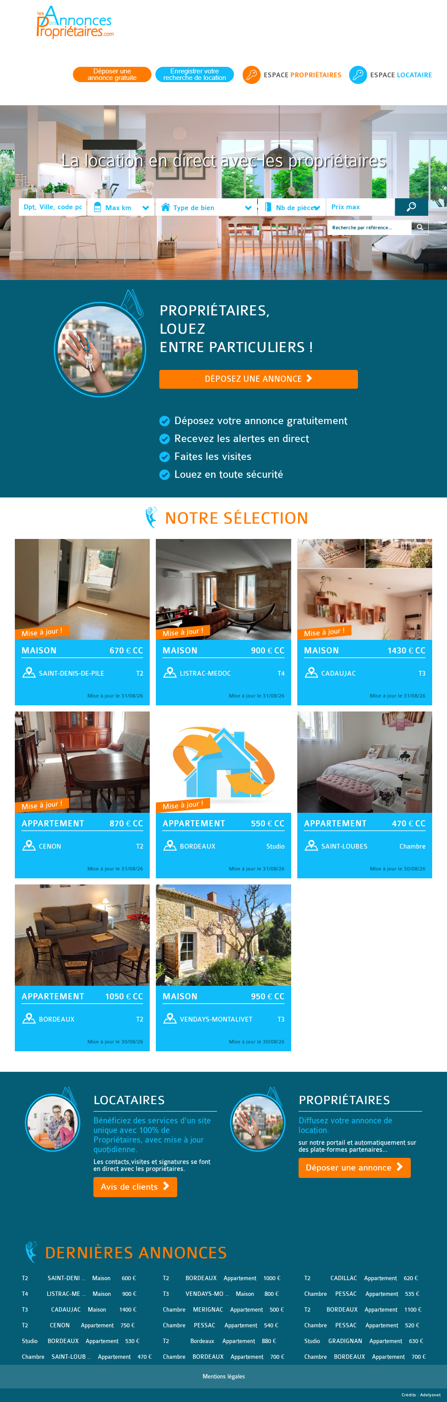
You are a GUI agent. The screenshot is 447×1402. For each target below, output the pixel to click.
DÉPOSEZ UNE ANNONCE (254, 379)
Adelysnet (430, 1395)
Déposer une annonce (350, 1168)
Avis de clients (130, 1187)
